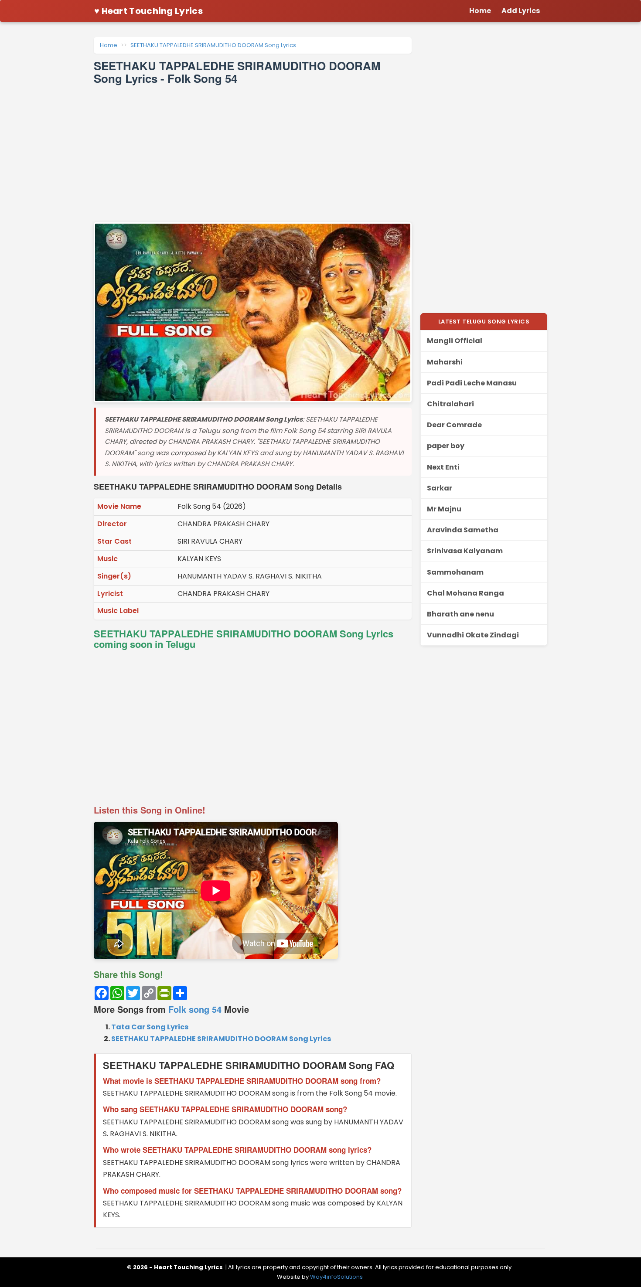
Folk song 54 (195, 1009)
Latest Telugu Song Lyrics (484, 321)
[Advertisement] (253, 153)
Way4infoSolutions (336, 1277)
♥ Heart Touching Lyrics (148, 11)
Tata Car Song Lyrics (149, 1027)
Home (108, 45)
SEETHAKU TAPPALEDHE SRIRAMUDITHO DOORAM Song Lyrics (213, 45)
